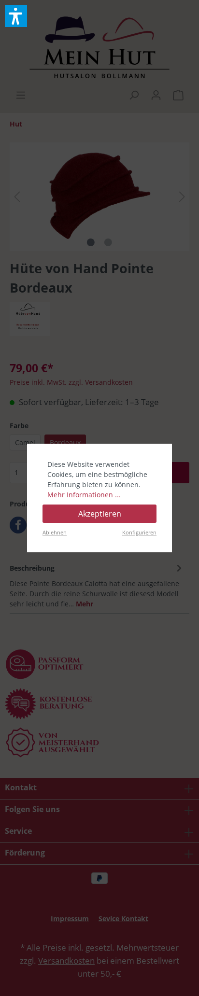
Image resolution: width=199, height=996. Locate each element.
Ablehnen (55, 532)
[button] (16, 16)
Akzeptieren (99, 513)
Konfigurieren (139, 532)
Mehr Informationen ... (84, 494)
